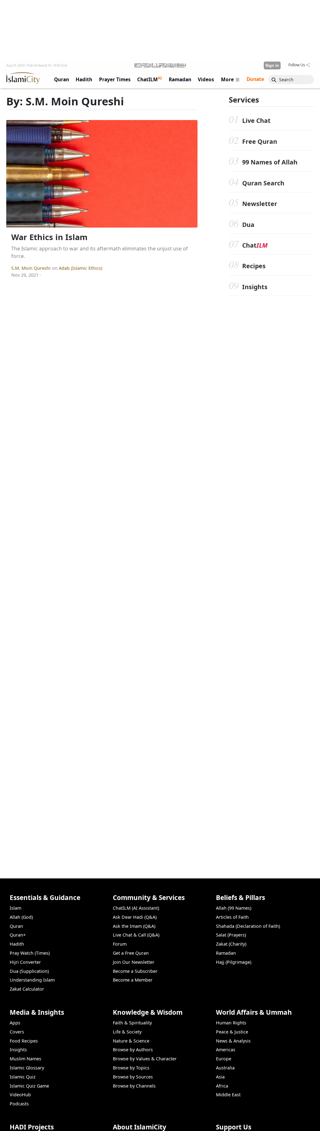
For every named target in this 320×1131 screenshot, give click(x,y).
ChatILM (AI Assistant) (136, 908)
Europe (223, 1059)
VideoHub (20, 1095)
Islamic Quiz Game (29, 1086)
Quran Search (263, 183)
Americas (225, 1050)
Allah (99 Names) (233, 908)
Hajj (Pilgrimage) (233, 962)
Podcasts (19, 1104)
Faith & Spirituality (132, 1023)
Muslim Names (25, 1059)
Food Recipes (24, 1041)
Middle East (228, 1095)
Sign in (272, 65)
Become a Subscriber (135, 971)
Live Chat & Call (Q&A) (136, 935)
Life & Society (127, 1032)
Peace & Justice (232, 1032)
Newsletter (259, 203)
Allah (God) (21, 917)
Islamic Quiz (23, 1077)
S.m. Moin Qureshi (31, 268)
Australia (225, 1068)
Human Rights (231, 1023)
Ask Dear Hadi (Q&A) (135, 917)
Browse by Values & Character (145, 1059)
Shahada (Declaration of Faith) (248, 926)
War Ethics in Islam (49, 237)
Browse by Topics (131, 1068)
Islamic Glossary (27, 1068)
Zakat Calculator (27, 989)
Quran (16, 926)
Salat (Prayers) (231, 935)
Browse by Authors (133, 1050)
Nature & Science (131, 1041)
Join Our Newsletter (133, 962)
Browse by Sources (133, 1077)
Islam (15, 908)
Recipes (254, 266)
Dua (248, 224)
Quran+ (18, 935)
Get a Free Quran (131, 953)
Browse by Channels (134, 1086)
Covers (17, 1032)
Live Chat (256, 120)
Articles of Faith (232, 917)
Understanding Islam (32, 980)
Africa (222, 1086)
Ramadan (226, 953)
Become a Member (132, 980)
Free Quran (259, 141)
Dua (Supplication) (29, 971)
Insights (255, 287)
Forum (120, 944)
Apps (15, 1023)
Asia (220, 1077)
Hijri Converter (25, 962)
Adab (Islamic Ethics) (80, 268)
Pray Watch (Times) (30, 953)
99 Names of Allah (270, 162)
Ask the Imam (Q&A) (134, 926)
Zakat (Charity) (231, 944)
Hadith (17, 944)
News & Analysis (233, 1041)
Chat (255, 245)
